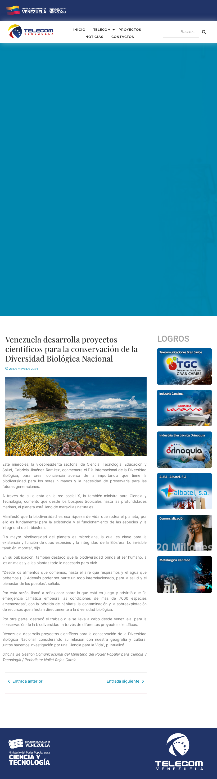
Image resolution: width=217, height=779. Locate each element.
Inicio (79, 30)
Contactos (122, 37)
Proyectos (130, 30)
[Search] (204, 32)
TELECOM (102, 30)
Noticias (94, 37)
